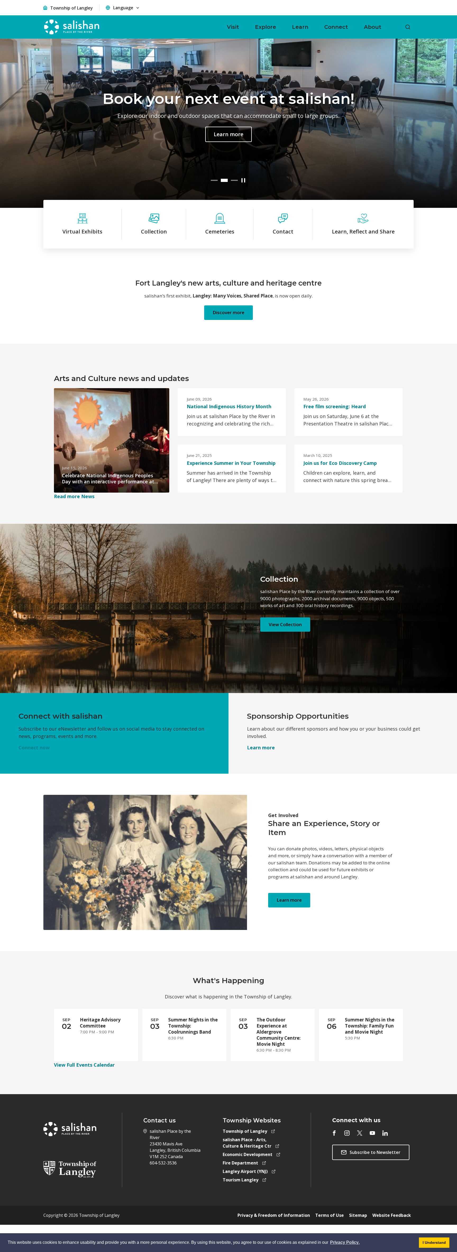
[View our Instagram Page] (347, 1133)
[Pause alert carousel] (243, 180)
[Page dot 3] (234, 180)
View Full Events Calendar (84, 1065)
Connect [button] (336, 27)
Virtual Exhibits (82, 231)
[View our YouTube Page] (372, 1133)
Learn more (228, 134)
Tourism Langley (240, 1180)
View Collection (285, 624)
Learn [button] (300, 27)
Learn (261, 747)
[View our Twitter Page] (359, 1133)
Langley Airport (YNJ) (245, 1171)
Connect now (34, 747)
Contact (283, 231)
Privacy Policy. (344, 1243)
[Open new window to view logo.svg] (69, 1169)
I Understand (432, 1244)
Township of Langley (71, 8)
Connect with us (356, 1120)
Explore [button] (265, 27)
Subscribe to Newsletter (375, 1152)
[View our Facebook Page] (334, 1133)
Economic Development (247, 1154)
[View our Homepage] (71, 27)
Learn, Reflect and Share (363, 231)
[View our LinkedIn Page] (385, 1133)
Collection (154, 231)
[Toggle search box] (408, 27)
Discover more (228, 312)
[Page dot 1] (214, 180)
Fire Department (240, 1163)
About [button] (372, 27)
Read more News (74, 496)
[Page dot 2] (224, 180)
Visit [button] (233, 27)
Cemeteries (219, 231)
